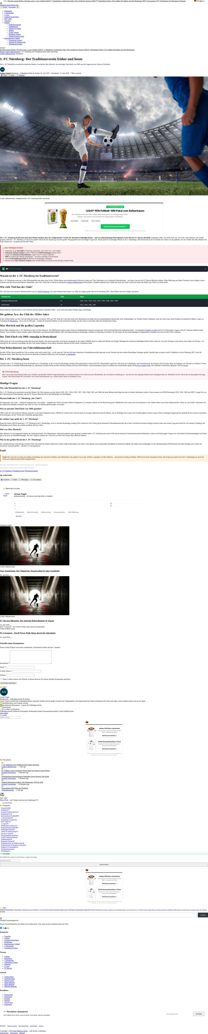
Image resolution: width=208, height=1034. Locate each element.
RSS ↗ (202, 1)
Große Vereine (14, 32)
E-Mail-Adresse (6, 671)
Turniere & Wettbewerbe (17, 42)
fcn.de (186, 365)
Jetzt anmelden (104, 864)
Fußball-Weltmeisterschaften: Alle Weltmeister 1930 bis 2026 (22, 782)
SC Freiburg (105, 909)
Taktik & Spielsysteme (16, 36)
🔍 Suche (4, 7)
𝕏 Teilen (11, 75)
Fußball (7, 23)
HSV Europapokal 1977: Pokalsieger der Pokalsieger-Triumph (164, 1)
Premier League (64, 910)
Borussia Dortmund (54, 910)
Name (2, 667)
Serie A (135, 909)
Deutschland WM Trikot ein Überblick (15, 788)
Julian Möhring (9, 983)
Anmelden (199, 1014)
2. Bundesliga (9, 13)
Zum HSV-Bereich (7, 803)
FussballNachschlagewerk (9, 4)
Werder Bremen (152, 909)
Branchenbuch (33, 1026)
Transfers (7, 21)
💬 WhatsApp (23, 479)
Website (2, 675)
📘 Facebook (5, 479)
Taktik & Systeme (15, 28)
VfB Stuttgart (71, 910)
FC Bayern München (161, 909)
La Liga (128, 909)
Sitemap (7, 1000)
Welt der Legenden (12, 1026)
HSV (132, 909)
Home (2, 52)
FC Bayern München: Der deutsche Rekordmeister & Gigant (27, 621)
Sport (197, 909)
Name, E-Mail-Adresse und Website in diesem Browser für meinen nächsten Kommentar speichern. (37, 679)
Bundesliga (8, 11)
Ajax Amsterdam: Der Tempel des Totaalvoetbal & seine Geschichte (30, 571)
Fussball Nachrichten (11, 17)
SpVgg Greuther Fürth (142, 365)
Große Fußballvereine (12, 52)
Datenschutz (8, 995)
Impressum (8, 997)
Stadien (11, 30)
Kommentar (4, 663)
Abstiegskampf (79, 910)
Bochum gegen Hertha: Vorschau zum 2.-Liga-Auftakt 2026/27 (29, 1)
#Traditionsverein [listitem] (18, 471)
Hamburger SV (112, 909)
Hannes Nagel (9, 981)
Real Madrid (99, 909)
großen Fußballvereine (75, 282)
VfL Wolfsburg (203, 909)
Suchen (2, 912)
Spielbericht (87, 910)
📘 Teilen (4, 75)
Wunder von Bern (151, 330)
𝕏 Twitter (14, 479)
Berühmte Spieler (15, 34)
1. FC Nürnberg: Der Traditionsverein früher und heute (20, 765)
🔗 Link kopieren (35, 479)
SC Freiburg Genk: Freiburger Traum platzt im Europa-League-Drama (26, 771)
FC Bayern (46, 910)
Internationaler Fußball (12, 38)
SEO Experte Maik (23, 1026)
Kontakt (7, 999)
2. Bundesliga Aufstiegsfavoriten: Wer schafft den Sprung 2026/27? (75, 1)
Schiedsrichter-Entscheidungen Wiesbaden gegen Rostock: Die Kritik (25, 776)
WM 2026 (92, 909)
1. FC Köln (140, 909)
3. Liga (6, 15)
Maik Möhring (9, 984)
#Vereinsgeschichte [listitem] (31, 471)
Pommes (41, 1026)
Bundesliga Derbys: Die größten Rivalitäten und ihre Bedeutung (120, 1)
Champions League (15, 40)
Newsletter (12, 7)
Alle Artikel (19, 516)
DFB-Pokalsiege (43, 291)
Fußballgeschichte (15, 25)
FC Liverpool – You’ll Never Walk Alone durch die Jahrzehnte (27, 633)
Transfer (145, 909)
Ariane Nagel (9, 977)
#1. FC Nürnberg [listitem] (6, 471)
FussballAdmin (9, 979)
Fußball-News (170, 909)
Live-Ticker (183, 909)
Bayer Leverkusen (191, 909)
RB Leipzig (177, 909)
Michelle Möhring (10, 986)
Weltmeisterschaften (15, 44)
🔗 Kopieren (20, 75)
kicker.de (36, 910)
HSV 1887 (8, 19)
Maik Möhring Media (20, 1031)
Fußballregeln (13, 27)
